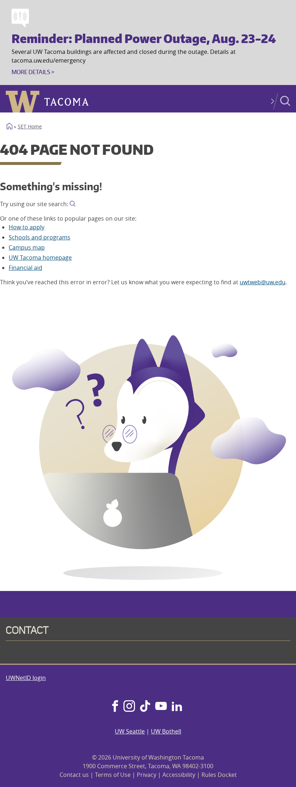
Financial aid (25, 268)
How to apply (26, 227)
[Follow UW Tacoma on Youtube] (161, 706)
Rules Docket (219, 775)
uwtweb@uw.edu (263, 282)
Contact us (74, 775)
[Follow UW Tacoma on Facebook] (115, 706)
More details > (33, 72)
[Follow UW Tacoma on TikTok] (145, 706)
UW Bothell (166, 731)
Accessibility (178, 775)
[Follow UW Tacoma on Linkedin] (177, 706)
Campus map (27, 247)
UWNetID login (26, 678)
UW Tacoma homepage (40, 257)
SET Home (30, 126)
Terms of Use (113, 775)
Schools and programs (39, 237)
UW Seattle (130, 731)
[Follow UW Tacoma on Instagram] (129, 706)
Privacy (146, 775)
